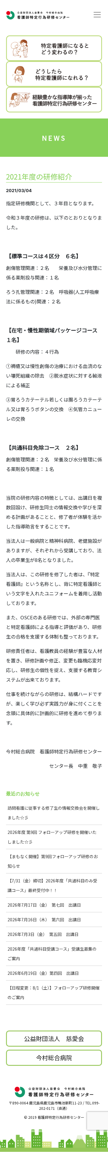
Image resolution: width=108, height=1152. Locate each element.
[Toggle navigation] (97, 14)
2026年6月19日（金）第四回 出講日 (43, 973)
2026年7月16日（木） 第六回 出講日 (44, 919)
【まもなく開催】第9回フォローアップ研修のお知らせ (53, 861)
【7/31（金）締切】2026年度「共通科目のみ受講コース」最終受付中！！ (52, 885)
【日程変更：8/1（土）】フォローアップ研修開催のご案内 (54, 992)
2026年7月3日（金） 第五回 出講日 (43, 934)
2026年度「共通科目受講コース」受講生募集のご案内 (52, 953)
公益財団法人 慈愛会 (54, 1038)
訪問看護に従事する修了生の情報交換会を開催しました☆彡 (54, 812)
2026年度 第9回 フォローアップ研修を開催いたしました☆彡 (52, 837)
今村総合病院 (54, 1057)
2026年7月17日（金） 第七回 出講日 (44, 905)
